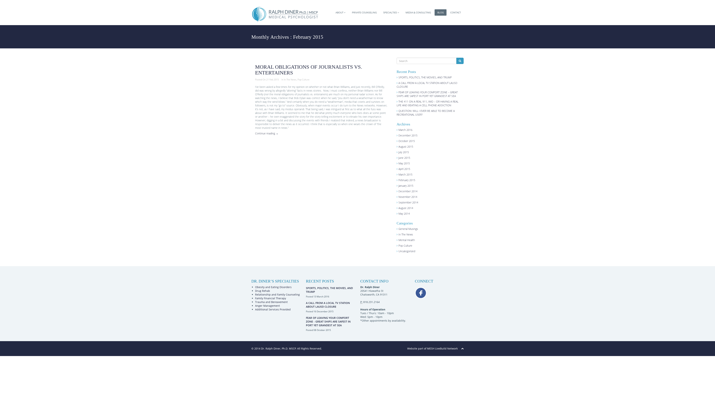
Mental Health (406, 240)
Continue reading (266, 133)
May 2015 (404, 163)
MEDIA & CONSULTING (418, 12)
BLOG (440, 12)
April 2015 (404, 169)
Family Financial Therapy (270, 298)
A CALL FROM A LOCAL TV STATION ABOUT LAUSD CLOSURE (328, 304)
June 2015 (404, 157)
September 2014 (408, 202)
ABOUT (340, 12)
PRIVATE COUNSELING (364, 12)
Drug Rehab (262, 291)
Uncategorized (406, 251)
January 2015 (405, 185)
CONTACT (455, 12)
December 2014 (407, 191)
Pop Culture (303, 79)
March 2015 (405, 174)
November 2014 (407, 197)
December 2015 (407, 135)
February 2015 (406, 180)
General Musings (408, 229)
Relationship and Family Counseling (277, 294)
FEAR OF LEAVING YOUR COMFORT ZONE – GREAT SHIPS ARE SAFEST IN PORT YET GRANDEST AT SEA (427, 94)
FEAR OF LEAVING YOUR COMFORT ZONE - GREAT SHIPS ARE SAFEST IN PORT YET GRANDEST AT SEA (328, 321)
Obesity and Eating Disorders (273, 287)
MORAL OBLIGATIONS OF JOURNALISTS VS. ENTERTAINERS (308, 70)
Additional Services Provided (273, 309)
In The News (290, 79)
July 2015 (403, 152)
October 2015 (406, 141)
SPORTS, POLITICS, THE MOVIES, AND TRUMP (425, 77)
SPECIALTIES (390, 12)
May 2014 (404, 213)
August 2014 (405, 208)
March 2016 (405, 130)
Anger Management (267, 305)
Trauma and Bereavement (271, 302)
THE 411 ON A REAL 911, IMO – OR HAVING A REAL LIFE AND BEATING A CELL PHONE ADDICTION (427, 103)
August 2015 (405, 146)
